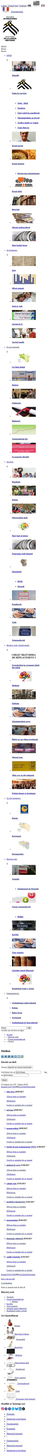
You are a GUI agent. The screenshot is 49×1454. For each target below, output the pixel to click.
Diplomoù (16, 421)
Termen (4, 1067)
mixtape (10, 1110)
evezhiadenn (6, 1283)
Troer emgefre (18, 952)
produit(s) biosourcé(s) (16, 1202)
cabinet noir (12, 1183)
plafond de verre (14, 1165)
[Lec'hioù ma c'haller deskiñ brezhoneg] (24, 362)
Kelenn (15, 500)
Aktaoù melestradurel (21, 227)
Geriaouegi (16, 1018)
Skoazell (20, 586)
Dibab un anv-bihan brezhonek (25, 739)
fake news (11, 1092)
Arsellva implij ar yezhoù (27, 123)
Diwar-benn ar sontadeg (16, 1096)
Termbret (21, 108)
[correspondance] (35, 6)
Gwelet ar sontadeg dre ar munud (19, 1105)
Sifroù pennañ (18, 288)
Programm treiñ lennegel (22, 554)
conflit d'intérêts (14, 1257)
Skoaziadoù (17, 572)
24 (25, 1087)
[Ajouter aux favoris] (22, 1057)
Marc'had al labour (20, 536)
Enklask (22, 6)
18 (13, 1087)
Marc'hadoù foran (19, 245)
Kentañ (4, 1087)
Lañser (4, 6)
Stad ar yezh (17, 306)
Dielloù (20, 917)
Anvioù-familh (18, 342)
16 (9, 1087)
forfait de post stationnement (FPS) (21, 1147)
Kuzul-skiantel (18, 164)
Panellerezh (17, 604)
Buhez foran (17, 1013)
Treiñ (14, 622)
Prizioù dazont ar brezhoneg (23, 793)
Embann (15, 703)
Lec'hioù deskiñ (18, 367)
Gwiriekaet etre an (8, 1072)
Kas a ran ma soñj (8, 1279)
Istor (14, 270)
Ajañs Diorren (23, 128)
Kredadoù (11, 1429)
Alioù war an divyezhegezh (23, 775)
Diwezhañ (31, 1087)
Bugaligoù (16, 482)
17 (11, 1087)
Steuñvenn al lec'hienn (16, 1419)
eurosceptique (12, 1220)
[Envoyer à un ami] (19, 1057)
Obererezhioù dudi (19, 518)
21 (19, 1087)
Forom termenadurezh (21, 907)
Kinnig (15, 818)
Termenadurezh (18, 640)
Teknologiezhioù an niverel (28, 118)
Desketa (15, 385)
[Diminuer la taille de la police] (2, 1057)
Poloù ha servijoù (19, 93)
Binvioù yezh (13, 1037)
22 (21, 1087)
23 (23, 1087)
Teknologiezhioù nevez (21, 721)
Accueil (9, 1035)
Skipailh (15, 75)
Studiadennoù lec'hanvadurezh (25, 1023)
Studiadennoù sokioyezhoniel (24, 1003)
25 (26, 1087)
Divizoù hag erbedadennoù (28, 173)
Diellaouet (11, 1101)
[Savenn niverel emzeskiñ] (24, 380)
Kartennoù (16, 836)
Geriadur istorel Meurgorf (23, 970)
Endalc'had (13, 6)
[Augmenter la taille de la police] (6, 1057)
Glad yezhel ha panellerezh (28, 113)
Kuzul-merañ (17, 146)
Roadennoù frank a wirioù (23, 988)
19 (15, 1087)
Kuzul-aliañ (17, 191)
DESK (20, 581)
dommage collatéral (15, 1238)
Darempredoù (17, 12)
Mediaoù (15, 685)
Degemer (10, 1414)
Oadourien (16, 403)
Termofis (15, 879)
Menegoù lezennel (14, 1434)
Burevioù (15, 209)
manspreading (13, 1128)
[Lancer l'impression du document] (15, 1057)
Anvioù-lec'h (17, 324)
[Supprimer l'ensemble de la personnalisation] (12, 1057)
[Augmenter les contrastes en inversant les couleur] (9, 1057)
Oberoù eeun (17, 757)
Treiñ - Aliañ (22, 103)
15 (7, 1087)
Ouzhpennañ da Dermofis (28, 889)
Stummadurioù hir (20, 439)
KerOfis (15, 935)
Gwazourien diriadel (20, 457)
